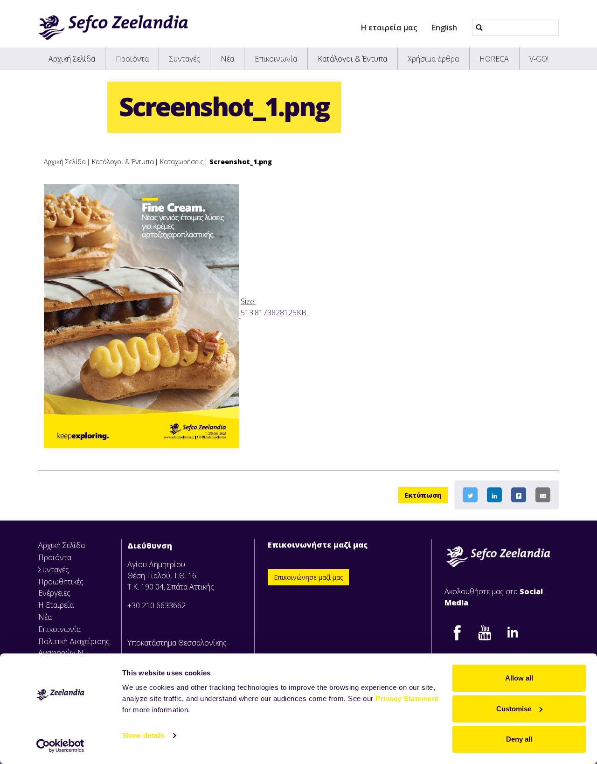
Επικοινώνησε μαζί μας (308, 577)
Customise (513, 709)
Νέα (227, 59)
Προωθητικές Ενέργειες (60, 587)
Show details (143, 735)
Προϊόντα (132, 59)
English (444, 27)
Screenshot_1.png (240, 161)
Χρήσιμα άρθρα (433, 59)
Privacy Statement (407, 698)
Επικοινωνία (276, 59)
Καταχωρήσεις (181, 161)
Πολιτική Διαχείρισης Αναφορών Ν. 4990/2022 (74, 652)
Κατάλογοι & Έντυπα (352, 59)
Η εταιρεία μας (389, 27)
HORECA (494, 59)
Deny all (519, 739)
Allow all (519, 678)
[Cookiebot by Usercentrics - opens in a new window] (60, 746)
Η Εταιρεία (56, 605)
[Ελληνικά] (113, 27)
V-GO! (538, 59)
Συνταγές (184, 59)
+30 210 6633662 (156, 605)
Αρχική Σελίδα (72, 59)
